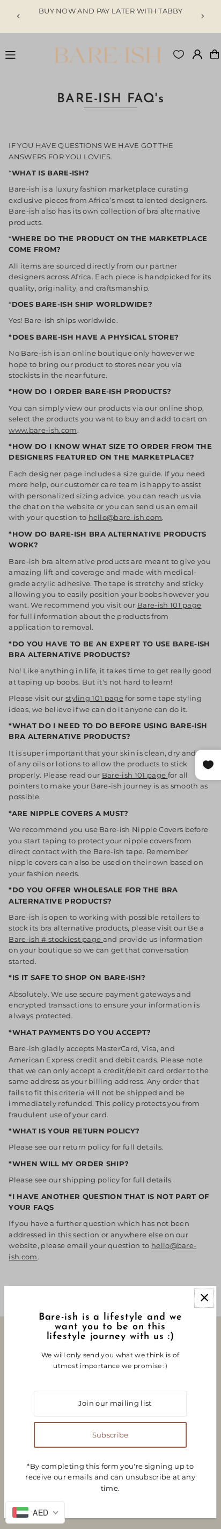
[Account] (197, 54)
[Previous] (18, 16)
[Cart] (214, 54)
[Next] (202, 16)
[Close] (204, 1297)
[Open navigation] (26, 54)
